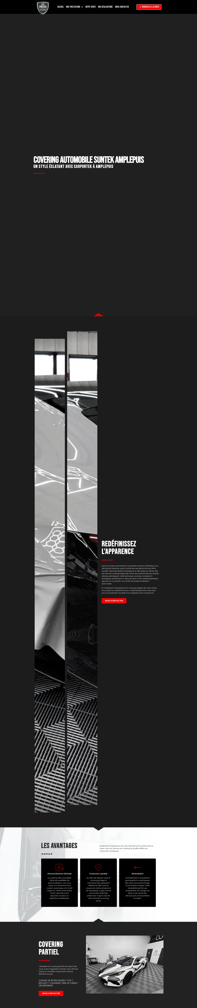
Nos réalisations (105, 6)
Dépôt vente (90, 6)
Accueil (60, 6)
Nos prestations (73, 6)
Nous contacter (122, 6)
